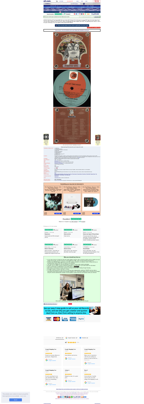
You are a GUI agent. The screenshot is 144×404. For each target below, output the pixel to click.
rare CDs (52, 8)
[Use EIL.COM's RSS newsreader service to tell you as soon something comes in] (83, 397)
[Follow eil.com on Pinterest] (59, 397)
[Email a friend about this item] (50, 304)
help (82, 1)
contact (77, 1)
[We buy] (72, 314)
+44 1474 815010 (59, 180)
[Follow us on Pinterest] (74, 14)
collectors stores (73, 10)
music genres (85, 392)
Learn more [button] (23, 396)
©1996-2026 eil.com (58, 398)
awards (74, 9)
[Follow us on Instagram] (80, 14)
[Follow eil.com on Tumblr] (67, 397)
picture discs (80, 9)
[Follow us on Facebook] (76, 14)
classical (69, 9)
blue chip (47, 8)
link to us (59, 392)
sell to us (47, 10)
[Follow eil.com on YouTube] (69, 397)
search (68, 392)
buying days (54, 10)
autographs (87, 9)
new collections (82, 10)
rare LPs (63, 8)
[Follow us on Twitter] (78, 14)
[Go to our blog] (95, 14)
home (57, 392)
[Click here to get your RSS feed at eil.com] (88, 14)
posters (97, 8)
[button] (93, 319)
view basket (61, 1)
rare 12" (73, 8)
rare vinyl (58, 8)
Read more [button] (86, 360)
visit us (60, 10)
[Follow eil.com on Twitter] (63, 397)
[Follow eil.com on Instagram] (65, 397)
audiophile (53, 9)
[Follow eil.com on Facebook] (61, 397)
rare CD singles (79, 8)
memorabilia (95, 9)
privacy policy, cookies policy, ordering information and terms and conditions (76, 398)
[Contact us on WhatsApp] (85, 14)
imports (48, 9)
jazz (65, 9)
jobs (98, 10)
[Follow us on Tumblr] (81, 14)
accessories (64, 392)
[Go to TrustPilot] (58, 14)
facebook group (91, 10)
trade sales (65, 10)
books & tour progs (90, 8)
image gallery (74, 392)
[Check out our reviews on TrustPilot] (76, 266)
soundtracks (61, 9)
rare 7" (68, 8)
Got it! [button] (15, 399)
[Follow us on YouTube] (83, 14)
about (86, 1)
